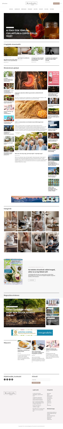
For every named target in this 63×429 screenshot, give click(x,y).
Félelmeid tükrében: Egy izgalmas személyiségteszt (51, 349)
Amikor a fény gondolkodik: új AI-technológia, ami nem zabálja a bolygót (52, 189)
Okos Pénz (36, 9)
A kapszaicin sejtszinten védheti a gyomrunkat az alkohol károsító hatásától (29, 93)
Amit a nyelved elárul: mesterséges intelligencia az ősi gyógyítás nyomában (38, 352)
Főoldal (48, 414)
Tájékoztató (49, 419)
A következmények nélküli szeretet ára (53, 106)
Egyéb (48, 394)
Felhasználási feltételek (51, 413)
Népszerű (49, 400)
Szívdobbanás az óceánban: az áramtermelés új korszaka (9, 133)
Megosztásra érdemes (12, 306)
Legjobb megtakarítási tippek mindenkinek (53, 140)
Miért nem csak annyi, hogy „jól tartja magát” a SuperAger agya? (29, 153)
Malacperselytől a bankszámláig (52, 151)
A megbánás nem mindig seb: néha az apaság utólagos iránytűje (51, 59)
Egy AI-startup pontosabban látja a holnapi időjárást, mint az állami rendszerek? (53, 163)
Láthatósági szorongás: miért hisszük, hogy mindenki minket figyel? (53, 95)
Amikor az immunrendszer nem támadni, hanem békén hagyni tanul (29, 122)
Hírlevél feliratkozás (51, 415)
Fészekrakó (30, 9)
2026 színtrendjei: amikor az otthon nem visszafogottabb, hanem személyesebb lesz (9, 91)
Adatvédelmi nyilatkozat (51, 412)
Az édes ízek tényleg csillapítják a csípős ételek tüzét (21, 33)
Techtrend (52, 9)
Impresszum (49, 417)
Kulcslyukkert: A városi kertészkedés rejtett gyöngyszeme (8, 153)
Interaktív (41, 9)
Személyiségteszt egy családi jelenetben (8, 123)
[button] (31, 280)
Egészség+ (11, 9)
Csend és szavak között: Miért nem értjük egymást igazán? (53, 117)
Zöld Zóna (46, 9)
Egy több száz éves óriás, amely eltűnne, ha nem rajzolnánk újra (10, 60)
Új (47, 404)
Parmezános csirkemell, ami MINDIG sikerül (24, 351)
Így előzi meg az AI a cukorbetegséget (52, 176)
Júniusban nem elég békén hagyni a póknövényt (9, 102)
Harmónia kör (17, 9)
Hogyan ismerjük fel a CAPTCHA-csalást (52, 130)
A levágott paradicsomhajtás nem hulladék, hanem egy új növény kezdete (38, 59)
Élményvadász (23, 9)
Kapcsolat (49, 418)
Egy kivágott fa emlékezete (23, 58)
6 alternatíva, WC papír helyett (8, 143)
